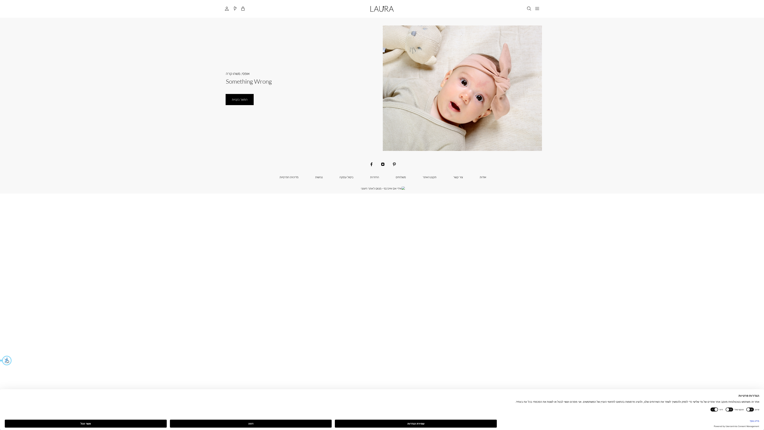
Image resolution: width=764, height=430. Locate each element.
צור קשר (458, 177)
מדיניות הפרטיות (289, 177)
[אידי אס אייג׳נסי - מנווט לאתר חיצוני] (383, 189)
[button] (6, 361)
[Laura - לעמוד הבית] (382, 9)
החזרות (374, 177)
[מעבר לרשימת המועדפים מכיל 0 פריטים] (235, 9)
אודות (483, 177)
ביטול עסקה (346, 177)
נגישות (319, 177)
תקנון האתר (430, 177)
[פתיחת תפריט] (537, 9)
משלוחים (401, 177)
